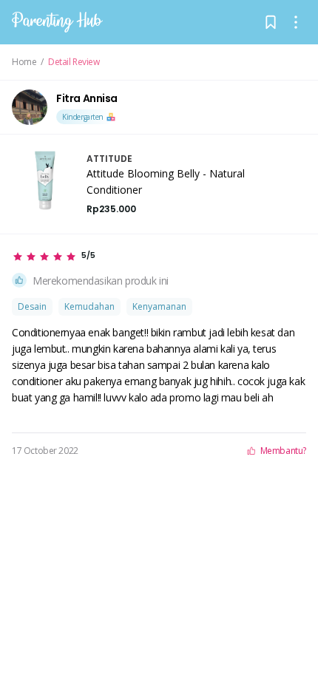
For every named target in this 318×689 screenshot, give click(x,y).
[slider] (53, 256)
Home (24, 62)
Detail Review (74, 62)
